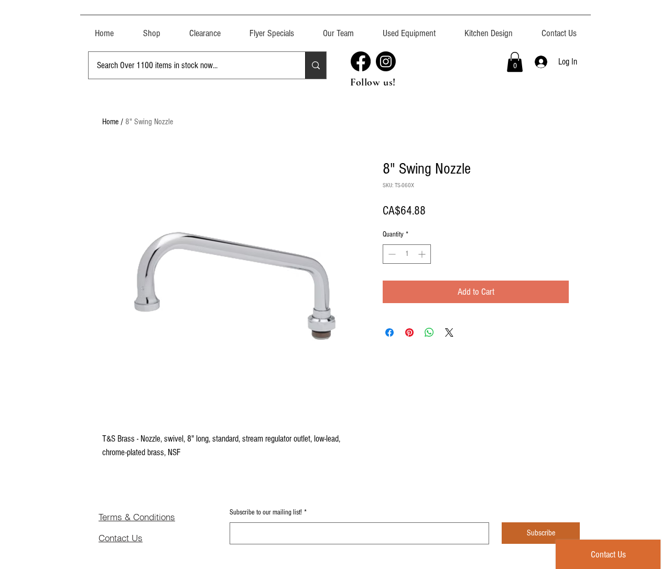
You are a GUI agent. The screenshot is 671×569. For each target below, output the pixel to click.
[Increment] (422, 254)
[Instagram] (386, 61)
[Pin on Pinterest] (409, 332)
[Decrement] (390, 254)
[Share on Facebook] (389, 332)
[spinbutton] (406, 254)
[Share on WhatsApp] (429, 332)
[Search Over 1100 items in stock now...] (315, 65)
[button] (409, 28)
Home (110, 121)
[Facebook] (361, 61)
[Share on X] (449, 332)
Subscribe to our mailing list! (268, 512)
